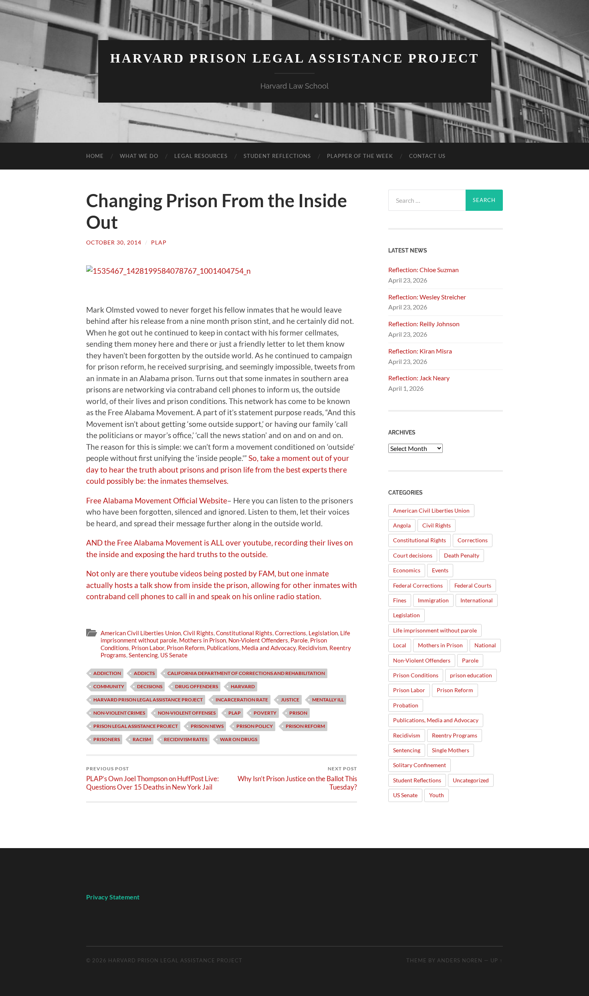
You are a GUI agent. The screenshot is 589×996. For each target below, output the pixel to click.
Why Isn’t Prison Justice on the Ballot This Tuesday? (297, 778)
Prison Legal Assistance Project (135, 726)
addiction (107, 673)
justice (290, 700)
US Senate (174, 655)
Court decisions (412, 555)
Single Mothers (450, 750)
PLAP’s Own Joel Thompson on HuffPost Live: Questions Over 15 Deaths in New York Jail (152, 778)
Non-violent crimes (119, 713)
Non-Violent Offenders (258, 640)
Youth (436, 795)
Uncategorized (471, 780)
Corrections (290, 632)
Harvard (243, 686)
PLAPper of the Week (360, 156)
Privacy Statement (113, 897)
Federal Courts (472, 585)
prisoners (106, 739)
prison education (471, 675)
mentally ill (328, 700)
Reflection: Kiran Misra (420, 351)
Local (399, 645)
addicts (144, 673)
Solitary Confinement (419, 765)
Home (95, 156)
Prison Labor (147, 647)
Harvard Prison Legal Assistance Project (294, 58)
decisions (149, 686)
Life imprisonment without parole (435, 630)
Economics (406, 570)
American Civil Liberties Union (141, 632)
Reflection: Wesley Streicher (427, 297)
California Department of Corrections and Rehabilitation (246, 673)
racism (142, 739)
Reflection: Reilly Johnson (424, 323)
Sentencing (143, 655)
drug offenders (196, 686)
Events (440, 570)
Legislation (323, 632)
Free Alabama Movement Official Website (156, 500)
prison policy (254, 726)
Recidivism (312, 647)
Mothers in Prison (202, 640)
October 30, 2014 (113, 242)
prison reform (305, 726)
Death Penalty (461, 555)
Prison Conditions (415, 675)
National (485, 645)
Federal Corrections (418, 585)
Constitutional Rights (244, 632)
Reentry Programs (454, 735)
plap (159, 242)
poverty (265, 713)
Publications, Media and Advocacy (251, 647)
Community (108, 686)
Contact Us (427, 156)
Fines (399, 600)
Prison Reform (185, 647)
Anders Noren (459, 960)
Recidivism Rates (185, 739)
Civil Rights (198, 632)
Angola (402, 525)
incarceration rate (242, 700)
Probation (405, 705)
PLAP (234, 713)
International (476, 600)
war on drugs (238, 739)
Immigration (433, 600)
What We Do (139, 156)
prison (298, 713)
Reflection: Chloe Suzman (423, 269)
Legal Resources (201, 156)
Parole (299, 640)
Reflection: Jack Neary (419, 378)
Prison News (207, 726)
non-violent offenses (187, 713)
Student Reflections (277, 156)
